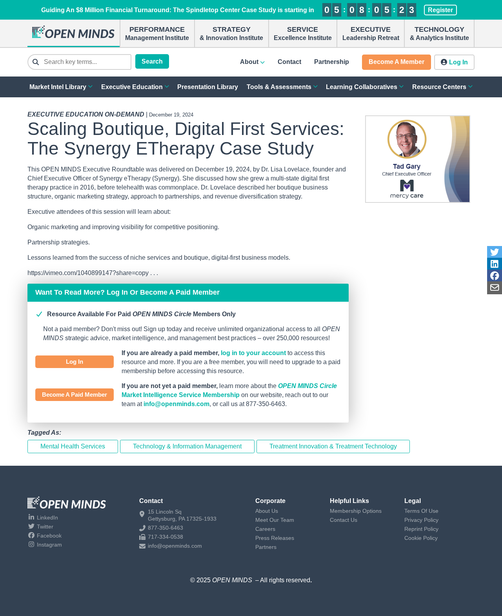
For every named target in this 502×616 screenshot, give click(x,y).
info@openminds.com (176, 404)
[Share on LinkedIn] (494, 264)
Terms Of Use (421, 511)
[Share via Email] (494, 287)
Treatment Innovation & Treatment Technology (333, 446)
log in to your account (253, 353)
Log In (74, 361)
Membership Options (356, 511)
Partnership (331, 61)
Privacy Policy (421, 520)
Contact (289, 61)
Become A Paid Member (74, 394)
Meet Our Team (274, 520)
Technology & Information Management (187, 446)
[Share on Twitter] (494, 252)
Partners (265, 547)
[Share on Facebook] (494, 276)
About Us (266, 511)
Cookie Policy (421, 538)
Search (152, 61)
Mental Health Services (72, 446)
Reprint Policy (421, 529)
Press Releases (274, 538)
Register (440, 10)
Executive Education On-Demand (85, 114)
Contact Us (343, 520)
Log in (458, 62)
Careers (265, 529)
